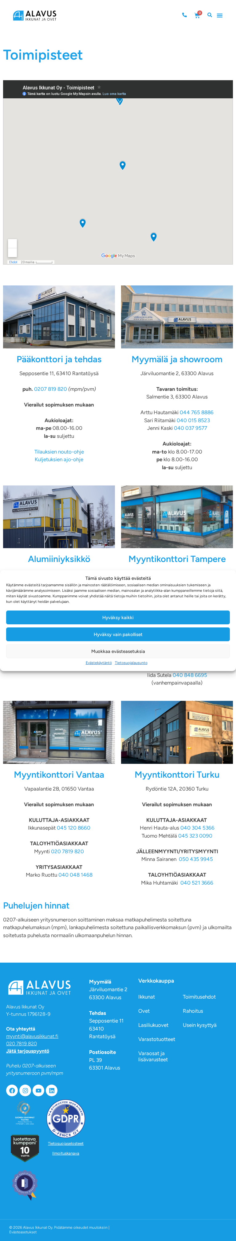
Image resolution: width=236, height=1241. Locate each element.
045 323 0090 (195, 836)
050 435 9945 (196, 859)
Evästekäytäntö (99, 663)
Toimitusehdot (199, 997)
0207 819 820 (51, 389)
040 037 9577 (190, 428)
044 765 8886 (197, 412)
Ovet (144, 1011)
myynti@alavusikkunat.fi (32, 1036)
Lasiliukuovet (153, 1025)
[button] (219, 15)
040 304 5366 (197, 828)
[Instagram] (25, 1090)
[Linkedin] (51, 1090)
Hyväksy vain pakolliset (118, 634)
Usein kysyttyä (200, 1025)
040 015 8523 (193, 420)
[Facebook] (12, 1090)
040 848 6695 (190, 675)
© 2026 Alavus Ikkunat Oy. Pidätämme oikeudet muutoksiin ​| (59, 1230)
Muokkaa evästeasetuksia (118, 651)
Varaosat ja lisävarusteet (153, 1056)
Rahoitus (193, 1011)
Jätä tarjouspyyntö (27, 1051)
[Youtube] (38, 1090)
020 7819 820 (67, 851)
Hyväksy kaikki (118, 617)
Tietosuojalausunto (131, 663)
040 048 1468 (75, 875)
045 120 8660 (73, 828)
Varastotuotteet (156, 1039)
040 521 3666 (196, 883)
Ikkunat (146, 997)
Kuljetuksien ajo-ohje (59, 459)
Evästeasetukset (23, 1232)
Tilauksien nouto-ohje (59, 452)
